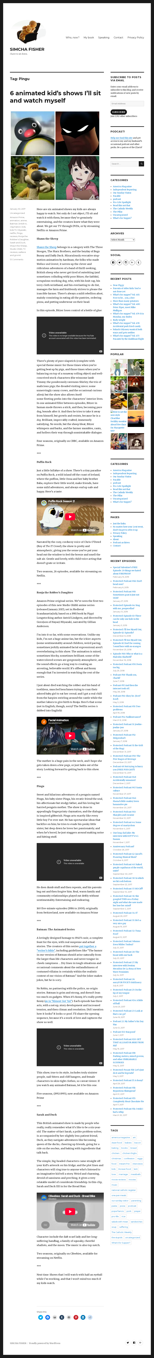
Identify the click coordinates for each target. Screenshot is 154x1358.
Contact (118, 37)
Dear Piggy (118, 285)
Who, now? (72, 37)
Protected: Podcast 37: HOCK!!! (128, 888)
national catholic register (124, 1190)
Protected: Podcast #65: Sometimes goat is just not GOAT (126, 594)
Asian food (117, 1142)
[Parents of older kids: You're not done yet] (119, 384)
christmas (116, 1158)
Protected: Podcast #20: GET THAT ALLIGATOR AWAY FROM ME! (128, 1042)
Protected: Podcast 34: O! (125, 913)
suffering (123, 1227)
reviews (13, 236)
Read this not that (121, 205)
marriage (123, 1174)
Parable (117, 196)
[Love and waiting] (136, 384)
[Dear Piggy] (136, 367)
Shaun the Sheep (47, 247)
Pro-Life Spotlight (122, 202)
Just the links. (119, 523)
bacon (137, 1142)
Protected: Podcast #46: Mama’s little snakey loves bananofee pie (126, 801)
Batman (14, 223)
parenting (136, 1200)
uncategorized (132, 1237)
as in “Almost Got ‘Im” (58, 1001)
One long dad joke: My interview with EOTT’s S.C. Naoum (126, 836)
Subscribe (118, 112)
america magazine (121, 1137)
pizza (122, 1206)
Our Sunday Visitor (122, 193)
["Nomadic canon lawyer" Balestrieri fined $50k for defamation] (136, 401)
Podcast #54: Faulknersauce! (127, 717)
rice (123, 1216)
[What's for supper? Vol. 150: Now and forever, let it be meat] (119, 401)
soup (114, 1227)
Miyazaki (22, 230)
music (114, 1185)
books (124, 1148)
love (114, 1174)
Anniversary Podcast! (123, 846)
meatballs (135, 1174)
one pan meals (119, 1195)
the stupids (117, 1237)
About (116, 539)
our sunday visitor (120, 1200)
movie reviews (119, 1179)
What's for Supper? (122, 218)
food (114, 1164)
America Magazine (122, 186)
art (134, 1137)
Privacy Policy (136, 37)
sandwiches (136, 1221)
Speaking (103, 37)
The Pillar (118, 212)
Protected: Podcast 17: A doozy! (128, 1080)
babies (128, 1142)
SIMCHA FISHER (27, 49)
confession (129, 1158)
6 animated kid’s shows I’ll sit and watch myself (55, 96)
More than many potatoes (126, 301)
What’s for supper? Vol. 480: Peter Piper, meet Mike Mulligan (126, 307)
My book (89, 37)
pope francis (118, 1211)
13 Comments (16, 259)
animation (15, 220)
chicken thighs (129, 1153)
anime (24, 220)
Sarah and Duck (17, 242)
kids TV (13, 230)
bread (134, 1148)
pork (129, 1211)
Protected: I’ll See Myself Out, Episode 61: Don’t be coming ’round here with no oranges (127, 643)
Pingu (19, 233)
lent (136, 1169)
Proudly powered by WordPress (44, 1343)
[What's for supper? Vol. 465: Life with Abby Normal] (136, 441)
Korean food (125, 1169)
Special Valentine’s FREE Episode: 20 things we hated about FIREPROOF (127, 570)
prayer (137, 1211)
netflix (13, 233)
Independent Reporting (125, 189)
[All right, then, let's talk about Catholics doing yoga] (136, 418)
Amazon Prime (17, 217)
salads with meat (120, 1221)
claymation (15, 227)
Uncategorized (17, 213)
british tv (23, 223)
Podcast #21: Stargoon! (124, 1032)
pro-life (115, 1216)
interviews (138, 1164)
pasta (114, 1206)
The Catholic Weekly (123, 208)
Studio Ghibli (16, 249)
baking (115, 1148)
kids (24, 227)
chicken (115, 1153)
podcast (117, 199)
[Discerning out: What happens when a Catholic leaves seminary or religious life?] (119, 441)
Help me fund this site (121, 138)
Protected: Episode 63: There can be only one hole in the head (127, 619)
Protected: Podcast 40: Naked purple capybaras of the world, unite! (128, 867)
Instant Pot (124, 1164)
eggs (139, 1158)
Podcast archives (121, 542)
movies (132, 1179)
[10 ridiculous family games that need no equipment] (119, 367)
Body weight (119, 320)
